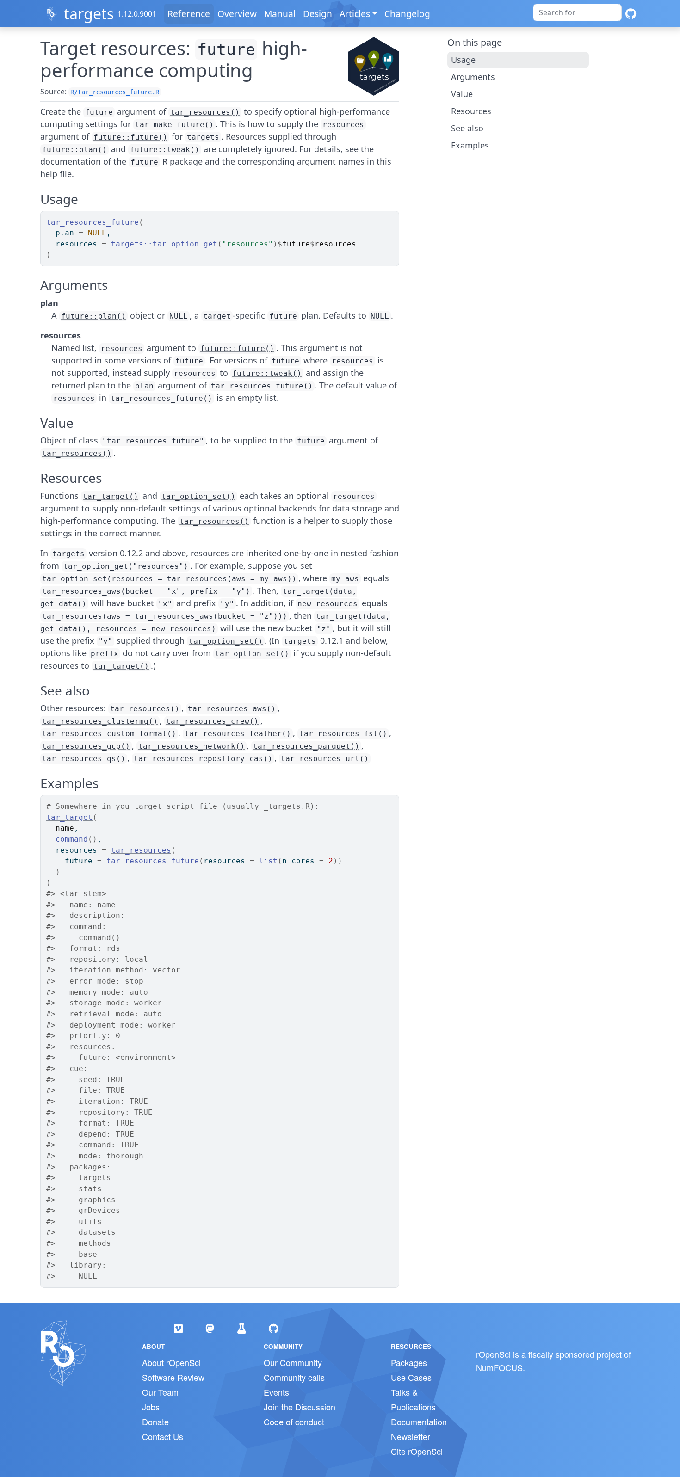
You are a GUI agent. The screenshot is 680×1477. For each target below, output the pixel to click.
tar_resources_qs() (83, 758)
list (268, 860)
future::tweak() (164, 149)
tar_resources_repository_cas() (203, 758)
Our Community (293, 1362)
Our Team (160, 1392)
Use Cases (411, 1377)
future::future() (130, 137)
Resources (471, 111)
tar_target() (110, 496)
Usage (463, 59)
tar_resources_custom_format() (109, 733)
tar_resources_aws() (232, 708)
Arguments (473, 76)
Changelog (407, 13)
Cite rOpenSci (417, 1451)
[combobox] (577, 12)
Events (276, 1392)
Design (317, 13)
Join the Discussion (299, 1407)
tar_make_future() (174, 124)
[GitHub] (631, 14)
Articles (355, 13)
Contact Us (162, 1436)
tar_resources (141, 850)
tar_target (69, 817)
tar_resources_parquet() (306, 746)
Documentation (419, 1421)
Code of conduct (294, 1421)
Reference (188, 13)
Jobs (151, 1407)
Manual (280, 13)
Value (462, 93)
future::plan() (74, 149)
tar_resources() (205, 112)
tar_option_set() (198, 496)
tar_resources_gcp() (86, 746)
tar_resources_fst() (343, 733)
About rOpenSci (171, 1362)
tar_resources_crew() (212, 721)
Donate (155, 1421)
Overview (237, 13)
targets (89, 13)
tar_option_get (185, 244)
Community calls (294, 1377)
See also (467, 128)
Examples (470, 145)
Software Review (173, 1377)
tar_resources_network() (191, 746)
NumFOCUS (499, 1367)
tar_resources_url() (325, 758)
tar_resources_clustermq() (100, 721)
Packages (409, 1362)
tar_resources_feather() (238, 733)
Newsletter (410, 1436)
